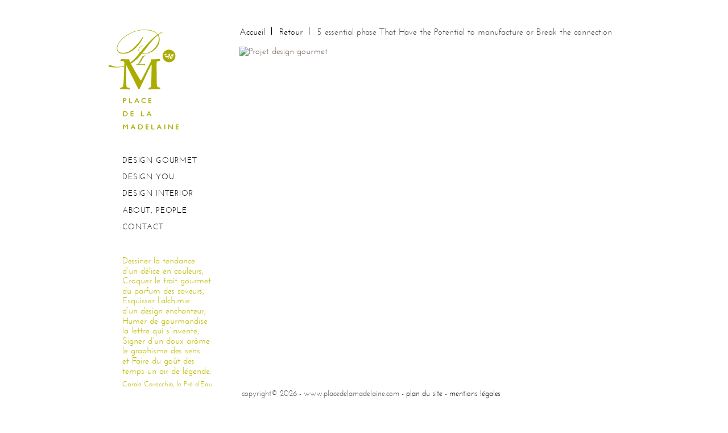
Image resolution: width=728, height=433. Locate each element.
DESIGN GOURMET (159, 160)
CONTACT (143, 227)
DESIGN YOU (148, 177)
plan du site (424, 393)
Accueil (252, 31)
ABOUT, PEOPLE (154, 210)
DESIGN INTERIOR (157, 193)
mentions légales (474, 393)
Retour (291, 31)
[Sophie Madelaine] (148, 78)
